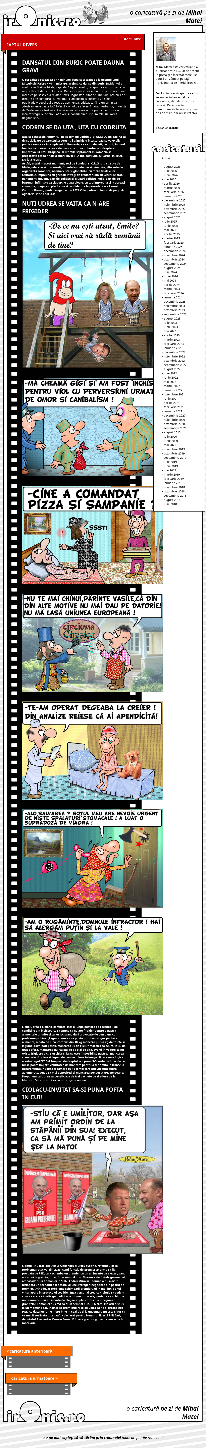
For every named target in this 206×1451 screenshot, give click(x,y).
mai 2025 (170, 230)
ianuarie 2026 (173, 196)
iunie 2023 (171, 327)
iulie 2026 (170, 171)
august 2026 (172, 166)
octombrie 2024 (174, 259)
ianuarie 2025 (173, 247)
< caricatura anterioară (29, 1351)
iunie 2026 (171, 175)
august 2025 (172, 217)
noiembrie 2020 (174, 420)
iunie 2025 (171, 226)
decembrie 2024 (175, 251)
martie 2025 (172, 238)
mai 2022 (170, 382)
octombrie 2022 (174, 360)
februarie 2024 (174, 293)
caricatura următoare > (34, 1378)
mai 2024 (170, 280)
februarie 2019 (174, 479)
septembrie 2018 (175, 495)
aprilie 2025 (172, 234)
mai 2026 (170, 179)
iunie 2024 (171, 276)
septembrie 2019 (175, 458)
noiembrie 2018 (174, 487)
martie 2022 (172, 386)
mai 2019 (170, 470)
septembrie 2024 (175, 263)
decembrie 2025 (175, 200)
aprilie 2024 (172, 285)
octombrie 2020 (174, 424)
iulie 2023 (170, 323)
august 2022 (172, 369)
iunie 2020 (171, 441)
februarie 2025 (174, 242)
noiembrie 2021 (174, 394)
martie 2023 (172, 339)
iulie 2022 (170, 373)
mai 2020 (170, 445)
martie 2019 (172, 474)
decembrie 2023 (175, 301)
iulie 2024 (170, 272)
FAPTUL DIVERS (21, 44)
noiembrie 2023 (174, 306)
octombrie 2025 (174, 209)
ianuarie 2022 (173, 390)
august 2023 (172, 318)
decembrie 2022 (175, 352)
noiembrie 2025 (174, 204)
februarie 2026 (174, 192)
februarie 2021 (174, 407)
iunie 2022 (171, 377)
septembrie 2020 (175, 428)
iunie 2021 (171, 398)
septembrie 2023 (175, 314)
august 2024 (172, 268)
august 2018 (172, 500)
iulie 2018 (170, 504)
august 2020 (172, 432)
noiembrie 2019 (174, 449)
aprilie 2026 (172, 183)
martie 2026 (172, 188)
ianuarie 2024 (173, 297)
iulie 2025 (170, 221)
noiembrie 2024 (174, 255)
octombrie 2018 (174, 491)
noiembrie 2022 (174, 356)
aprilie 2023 (172, 335)
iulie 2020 (170, 436)
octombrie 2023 (174, 310)
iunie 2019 (171, 466)
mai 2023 (170, 331)
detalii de (167, 128)
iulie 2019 (170, 462)
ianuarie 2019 (173, 483)
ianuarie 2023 (173, 348)
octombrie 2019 (174, 453)
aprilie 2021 (172, 403)
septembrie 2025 (175, 213)
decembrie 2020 (175, 415)
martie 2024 (172, 289)
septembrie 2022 (175, 365)
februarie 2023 (174, 344)
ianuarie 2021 (173, 411)
